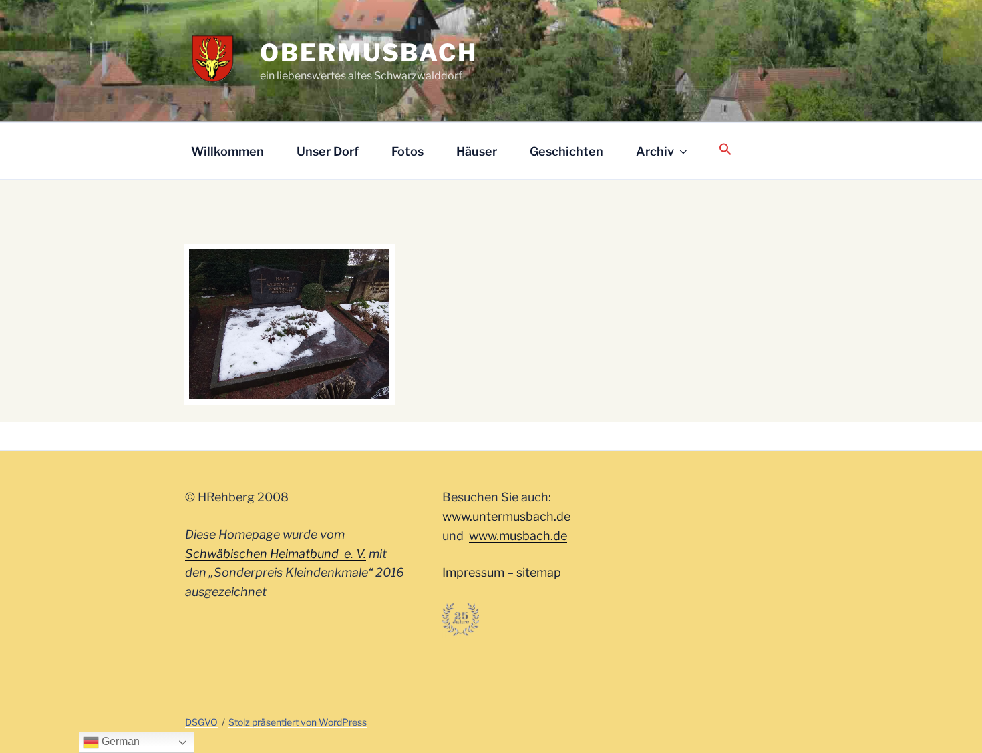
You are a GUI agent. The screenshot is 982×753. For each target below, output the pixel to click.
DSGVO (201, 722)
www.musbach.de (518, 536)
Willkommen (227, 151)
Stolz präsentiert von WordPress (297, 722)
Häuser (476, 151)
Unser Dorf (328, 151)
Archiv (655, 151)
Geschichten (566, 151)
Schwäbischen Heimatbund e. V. (275, 554)
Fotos (407, 151)
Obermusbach (369, 52)
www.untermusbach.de (506, 516)
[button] (725, 150)
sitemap (538, 572)
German (119, 741)
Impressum (473, 572)
